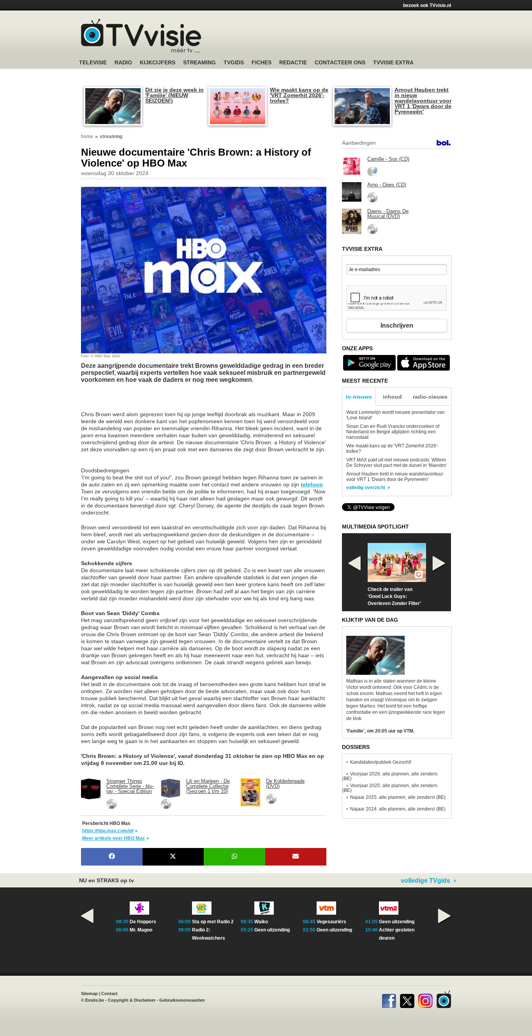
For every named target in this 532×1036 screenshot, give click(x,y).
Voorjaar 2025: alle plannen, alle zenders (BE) (389, 788)
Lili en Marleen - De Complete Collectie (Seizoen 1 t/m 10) (208, 786)
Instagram (425, 999)
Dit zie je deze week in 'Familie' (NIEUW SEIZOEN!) (174, 95)
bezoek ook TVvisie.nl (427, 5)
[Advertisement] (143, 401)
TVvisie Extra (393, 63)
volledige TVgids (425, 881)
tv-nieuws (359, 397)
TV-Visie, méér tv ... (141, 36)
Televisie (93, 63)
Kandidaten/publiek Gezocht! (380, 762)
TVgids (234, 63)
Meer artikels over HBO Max (113, 838)
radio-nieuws (430, 397)
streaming (111, 136)
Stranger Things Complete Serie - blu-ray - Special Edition (130, 786)
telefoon (312, 484)
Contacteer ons (340, 63)
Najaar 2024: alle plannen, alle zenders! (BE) (398, 809)
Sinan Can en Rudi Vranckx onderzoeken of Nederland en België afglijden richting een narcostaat (392, 432)
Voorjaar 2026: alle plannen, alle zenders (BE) (389, 776)
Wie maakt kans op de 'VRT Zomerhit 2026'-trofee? (299, 95)
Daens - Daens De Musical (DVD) (388, 213)
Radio (123, 63)
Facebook (389, 999)
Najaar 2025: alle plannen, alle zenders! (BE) (398, 797)
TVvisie (444, 999)
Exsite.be (94, 1000)
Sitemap (89, 993)
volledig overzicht (365, 487)
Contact (109, 993)
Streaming (199, 63)
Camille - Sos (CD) (388, 159)
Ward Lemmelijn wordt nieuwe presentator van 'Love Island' (395, 415)
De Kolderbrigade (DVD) (285, 783)
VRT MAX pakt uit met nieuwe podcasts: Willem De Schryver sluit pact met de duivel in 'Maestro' (396, 462)
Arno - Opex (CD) (386, 185)
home (87, 136)
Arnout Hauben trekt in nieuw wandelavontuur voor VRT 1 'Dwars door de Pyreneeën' (423, 100)
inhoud (392, 397)
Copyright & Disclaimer (131, 1000)
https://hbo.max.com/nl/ (108, 831)
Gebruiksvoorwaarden (182, 1000)
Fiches (261, 63)
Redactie (293, 63)
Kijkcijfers (157, 63)
